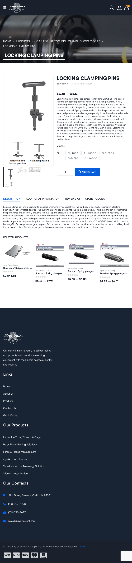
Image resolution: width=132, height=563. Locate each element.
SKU (59, 153)
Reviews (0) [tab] (72, 198)
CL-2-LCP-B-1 (108, 153)
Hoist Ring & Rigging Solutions (20, 444)
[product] (17, 254)
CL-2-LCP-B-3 (91, 158)
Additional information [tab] (42, 198)
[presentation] (7, 120)
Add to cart (89, 172)
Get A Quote (10, 415)
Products (8, 400)
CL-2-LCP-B (73, 158)
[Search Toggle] (112, 7)
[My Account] (119, 8)
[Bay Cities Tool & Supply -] (17, 7)
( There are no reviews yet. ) (82, 84)
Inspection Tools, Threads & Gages (22, 437)
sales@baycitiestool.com (21, 520)
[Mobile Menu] (5, 7)
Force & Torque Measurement (19, 451)
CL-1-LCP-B (73, 153)
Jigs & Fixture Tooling (10, 270)
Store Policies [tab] (95, 198)
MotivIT (81, 546)
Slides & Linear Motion (15, 473)
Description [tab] (11, 198)
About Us (8, 393)
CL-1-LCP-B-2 (90, 153)
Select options (27, 248)
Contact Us (9, 408)
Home (6, 386)
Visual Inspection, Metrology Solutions (24, 466)
